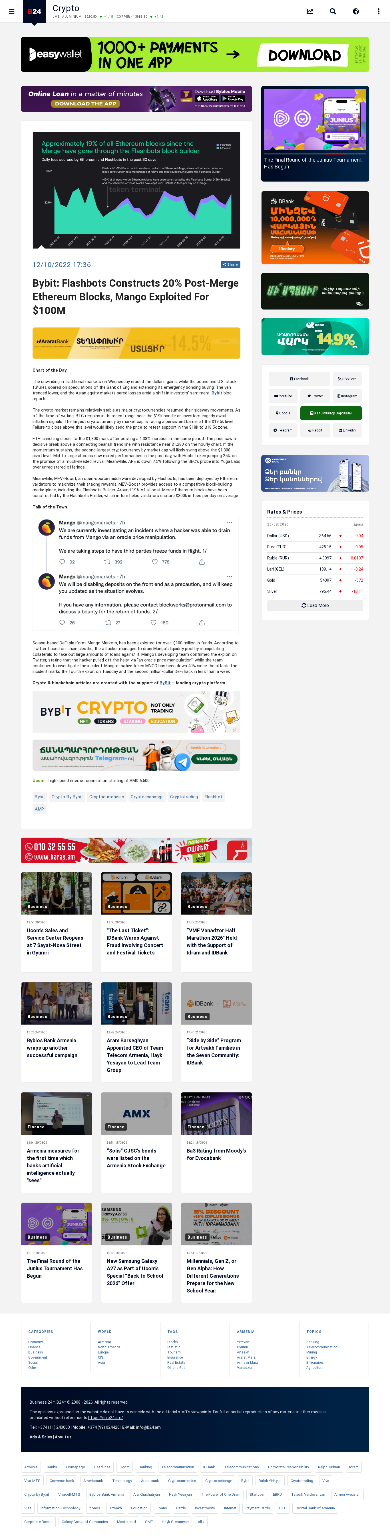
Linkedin (349, 430)
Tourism (174, 1352)
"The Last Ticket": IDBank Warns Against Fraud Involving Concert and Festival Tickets (135, 941)
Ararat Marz (246, 1357)
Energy (311, 1357)
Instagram (348, 396)
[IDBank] (315, 227)
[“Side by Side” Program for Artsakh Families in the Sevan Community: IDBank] (216, 1003)
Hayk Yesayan (180, 1494)
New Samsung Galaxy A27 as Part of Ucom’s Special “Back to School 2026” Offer (315, 163)
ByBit (165, 682)
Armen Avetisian (347, 1494)
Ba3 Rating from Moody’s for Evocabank (216, 1154)
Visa (27, 1508)
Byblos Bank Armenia (106, 1494)
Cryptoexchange (147, 796)
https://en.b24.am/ (105, 1417)
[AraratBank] (136, 343)
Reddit (316, 430)
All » (201, 1522)
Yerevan (243, 1342)
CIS (100, 1357)
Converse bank (62, 1481)
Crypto (66, 8)
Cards (181, 1508)
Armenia (104, 1342)
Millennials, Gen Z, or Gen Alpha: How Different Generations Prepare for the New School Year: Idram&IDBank (213, 1279)
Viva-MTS (32, 1481)
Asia (101, 1363)
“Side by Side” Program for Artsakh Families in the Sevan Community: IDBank (214, 1051)
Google (284, 413)
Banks (52, 1467)
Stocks (172, 1342)
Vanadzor (244, 1368)
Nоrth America (109, 1347)
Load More (317, 605)
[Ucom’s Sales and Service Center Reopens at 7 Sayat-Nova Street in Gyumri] (56, 893)
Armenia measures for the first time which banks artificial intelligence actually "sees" (53, 1165)
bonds (94, 1508)
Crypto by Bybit (67, 796)
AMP (39, 809)
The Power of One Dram (220, 1494)
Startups (257, 1494)
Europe (103, 1352)
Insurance (175, 1357)
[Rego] (136, 755)
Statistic (173, 1347)
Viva (325, 1481)
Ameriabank (93, 1481)
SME (149, 1522)
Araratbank (150, 1481)
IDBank (209, 1467)
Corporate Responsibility (288, 1467)
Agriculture (314, 1368)
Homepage (75, 1467)
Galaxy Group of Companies (85, 1522)
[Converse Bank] (315, 473)
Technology (122, 1481)
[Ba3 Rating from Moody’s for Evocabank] (216, 1113)
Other (32, 1368)
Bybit (217, 393)
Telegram (285, 430)
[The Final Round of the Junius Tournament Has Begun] (56, 1224)
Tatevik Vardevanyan (308, 1494)
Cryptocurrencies (106, 796)
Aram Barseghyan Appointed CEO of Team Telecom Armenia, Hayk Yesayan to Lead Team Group (135, 1055)
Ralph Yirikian (329, 1467)
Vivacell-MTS (69, 1494)
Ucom (125, 1467)
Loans (162, 1508)
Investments (205, 1508)
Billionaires (315, 1363)
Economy (35, 1342)
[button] (274, 153)
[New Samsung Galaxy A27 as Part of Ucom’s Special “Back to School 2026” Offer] (315, 119)
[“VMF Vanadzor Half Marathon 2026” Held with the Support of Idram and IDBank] (216, 893)
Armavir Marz (247, 1363)
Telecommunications (241, 1467)
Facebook (301, 379)
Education (139, 1508)
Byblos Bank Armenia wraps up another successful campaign (52, 1047)
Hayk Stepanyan (175, 1522)
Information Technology (60, 1508)
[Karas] (136, 850)
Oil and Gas (176, 1368)
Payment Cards (258, 1508)
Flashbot (213, 796)
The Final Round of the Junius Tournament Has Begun (55, 1268)
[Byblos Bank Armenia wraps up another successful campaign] (56, 1003)
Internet (230, 1508)
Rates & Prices (284, 512)
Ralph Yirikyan (270, 1481)
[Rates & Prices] (310, 12)
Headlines (102, 1467)
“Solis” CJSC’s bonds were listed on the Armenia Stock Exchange (136, 1158)
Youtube (285, 396)
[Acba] (315, 336)
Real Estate (176, 1363)
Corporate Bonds (38, 1522)
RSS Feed (349, 379)
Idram (354, 1467)
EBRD (277, 1494)
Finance (36, 1127)
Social (33, 1363)
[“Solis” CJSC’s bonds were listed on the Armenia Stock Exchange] (136, 1113)
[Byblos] (136, 99)
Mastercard (126, 1522)
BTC (282, 1508)
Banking (312, 1342)
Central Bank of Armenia (315, 1508)
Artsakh (243, 1352)
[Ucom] (315, 291)
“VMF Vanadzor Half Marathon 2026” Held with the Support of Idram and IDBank (212, 941)
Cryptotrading (184, 796)
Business (37, 906)
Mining (311, 1352)
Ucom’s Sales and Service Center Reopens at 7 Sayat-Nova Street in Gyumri (55, 941)
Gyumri (242, 1347)
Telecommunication (321, 1347)
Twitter (317, 396)
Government (37, 1357)
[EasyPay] (195, 54)
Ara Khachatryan (146, 1494)
